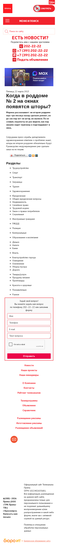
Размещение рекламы (29, 418)
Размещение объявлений (29, 427)
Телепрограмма (29, 400)
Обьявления (29, 405)
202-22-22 (32, 46)
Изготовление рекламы (29, 423)
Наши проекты (29, 370)
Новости (29, 365)
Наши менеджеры (29, 375)
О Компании (29, 383)
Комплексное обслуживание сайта (37, 540)
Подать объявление (32, 59)
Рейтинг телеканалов (29, 392)
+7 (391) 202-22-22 (32, 50)
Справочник (29, 410)
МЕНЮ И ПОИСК (29, 21)
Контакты (29, 387)
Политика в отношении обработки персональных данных (36, 527)
